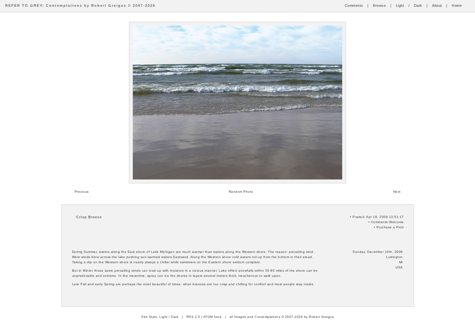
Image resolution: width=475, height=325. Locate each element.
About (437, 5)
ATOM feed (212, 317)
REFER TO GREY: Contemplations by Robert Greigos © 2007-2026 (80, 5)
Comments (354, 5)
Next (397, 191)
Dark (418, 5)
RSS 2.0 (193, 317)
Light (400, 5)
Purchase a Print (390, 227)
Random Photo (241, 191)
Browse (379, 5)
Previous (82, 191)
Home (457, 5)
